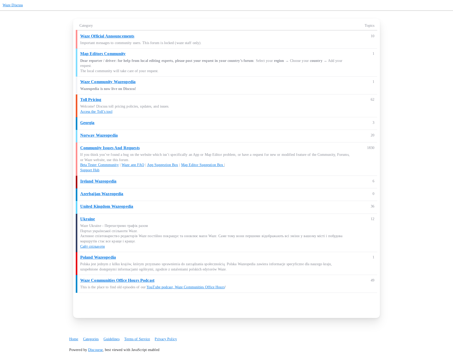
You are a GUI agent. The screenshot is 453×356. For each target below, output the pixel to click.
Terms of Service (137, 339)
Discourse (95, 350)
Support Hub (90, 170)
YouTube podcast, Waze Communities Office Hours (186, 287)
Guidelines (112, 339)
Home (73, 339)
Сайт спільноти (92, 246)
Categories (91, 339)
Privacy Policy (166, 339)
